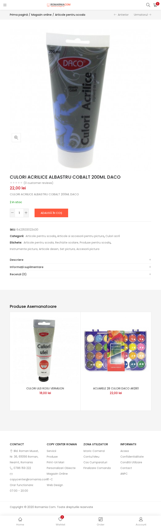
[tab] (80, 260)
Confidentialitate (132, 457)
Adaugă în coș (51, 213)
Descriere (16, 260)
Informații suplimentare (26, 267)
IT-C (50, 479)
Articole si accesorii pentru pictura (80, 236)
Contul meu (91, 457)
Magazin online (41, 15)
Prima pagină (19, 15)
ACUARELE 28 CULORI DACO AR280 (116, 388)
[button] (155, 5)
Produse (52, 457)
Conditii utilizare (131, 462)
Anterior (123, 15)
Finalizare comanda (97, 468)
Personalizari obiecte (61, 468)
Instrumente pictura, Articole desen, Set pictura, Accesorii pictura (54, 249)
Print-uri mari (55, 462)
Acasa (124, 451)
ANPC (124, 474)
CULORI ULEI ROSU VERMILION (45, 388)
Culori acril (112, 236)
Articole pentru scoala (70, 15)
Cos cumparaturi (95, 462)
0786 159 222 (22, 468)
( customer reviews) (38, 183)
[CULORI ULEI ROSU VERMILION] (45, 350)
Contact (126, 468)
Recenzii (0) (18, 274)
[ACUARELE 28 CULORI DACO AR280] (115, 350)
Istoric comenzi (94, 451)
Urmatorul (141, 15)
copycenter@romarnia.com (29, 479)
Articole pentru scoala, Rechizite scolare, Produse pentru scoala (67, 242)
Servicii (51, 451)
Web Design (55, 485)
